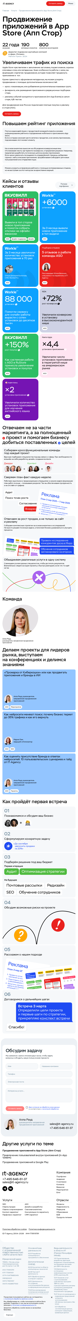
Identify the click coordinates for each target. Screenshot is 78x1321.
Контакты (60, 1184)
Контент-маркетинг (10, 1212)
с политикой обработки (50, 1109)
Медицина (60, 1209)
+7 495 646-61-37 (61, 1128)
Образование (62, 1212)
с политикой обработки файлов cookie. (18, 1299)
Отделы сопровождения (12, 1209)
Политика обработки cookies (14, 1229)
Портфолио (61, 1177)
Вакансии (60, 1187)
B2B (58, 1215)
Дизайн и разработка (33, 1207)
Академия (60, 1179)
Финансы (60, 1204)
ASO (26, 1204)
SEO (4, 1204)
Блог (58, 1192)
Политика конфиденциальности (42, 1229)
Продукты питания (64, 1217)
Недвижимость (62, 1207)
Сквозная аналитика (33, 1209)
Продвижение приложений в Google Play (25, 1162)
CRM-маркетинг (31, 1215)
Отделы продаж (8, 1207)
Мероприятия (62, 1190)
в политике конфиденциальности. (23, 1305)
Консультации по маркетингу (37, 1212)
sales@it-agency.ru (62, 1124)
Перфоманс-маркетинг (11, 1215)
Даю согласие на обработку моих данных (44, 1107)
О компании (61, 1182)
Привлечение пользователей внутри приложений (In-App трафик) (34, 1156)
